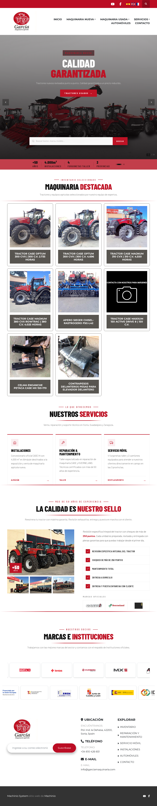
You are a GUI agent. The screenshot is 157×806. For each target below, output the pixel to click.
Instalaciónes (130, 749)
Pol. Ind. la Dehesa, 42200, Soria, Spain (96, 732)
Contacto (142, 23)
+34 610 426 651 (90, 751)
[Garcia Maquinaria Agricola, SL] (22, 729)
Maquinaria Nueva (80, 19)
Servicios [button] (141, 19)
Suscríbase (64, 747)
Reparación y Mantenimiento (131, 735)
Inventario (128, 726)
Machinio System (17, 796)
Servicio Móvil (130, 743)
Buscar (120, 141)
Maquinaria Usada (114, 19)
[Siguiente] (151, 102)
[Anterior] (5, 102)
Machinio (50, 796)
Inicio (58, 19)
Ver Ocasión (78, 97)
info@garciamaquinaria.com (98, 769)
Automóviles (120, 23)
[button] (81, 19)
